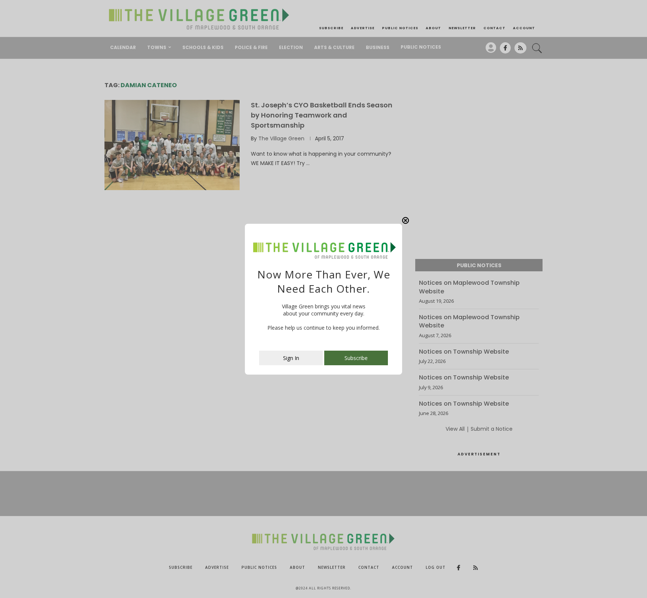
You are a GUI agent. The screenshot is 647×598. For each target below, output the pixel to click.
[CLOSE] (405, 220)
